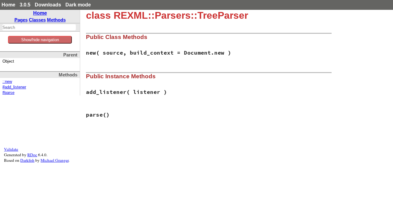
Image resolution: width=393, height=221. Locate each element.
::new (7, 81)
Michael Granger (54, 160)
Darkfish (27, 160)
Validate (11, 149)
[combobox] (39, 27)
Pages (21, 19)
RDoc (32, 154)
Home (8, 4)
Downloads (48, 4)
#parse (8, 93)
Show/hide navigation (40, 39)
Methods (56, 19)
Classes (37, 19)
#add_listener (14, 87)
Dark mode (78, 4)
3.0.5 (25, 4)
